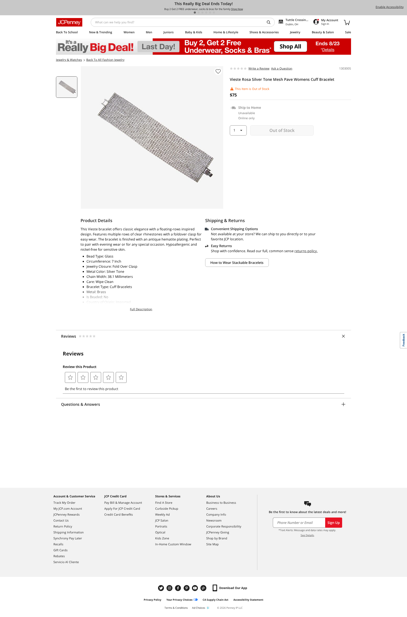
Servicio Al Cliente (66, 562)
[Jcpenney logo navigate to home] (69, 22)
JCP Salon (161, 520)
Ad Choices (198, 608)
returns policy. (306, 251)
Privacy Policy (152, 600)
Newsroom (214, 520)
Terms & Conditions (176, 608)
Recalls (58, 544)
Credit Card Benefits (118, 514)
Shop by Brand (216, 538)
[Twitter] (161, 588)
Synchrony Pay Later (67, 538)
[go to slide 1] (195, 12)
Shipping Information (68, 532)
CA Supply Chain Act (215, 600)
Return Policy (62, 526)
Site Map (212, 544)
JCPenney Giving (217, 532)
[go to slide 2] (199, 12)
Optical (160, 532)
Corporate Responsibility (223, 526)
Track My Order (64, 503)
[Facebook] (178, 588)
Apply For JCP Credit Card (122, 508)
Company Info (216, 514)
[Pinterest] (187, 588)
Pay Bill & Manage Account (123, 503)
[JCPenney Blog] (204, 588)
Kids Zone (162, 538)
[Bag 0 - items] (347, 22)
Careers (211, 508)
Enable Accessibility (390, 7)
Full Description (141, 309)
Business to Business (221, 503)
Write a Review (258, 68)
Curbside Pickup (166, 508)
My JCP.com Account (67, 508)
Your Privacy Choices (179, 600)
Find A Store (163, 503)
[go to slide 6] (214, 12)
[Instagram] (170, 588)
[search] (270, 22)
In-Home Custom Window (173, 544)
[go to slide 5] (210, 12)
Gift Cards (60, 550)
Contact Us (61, 520)
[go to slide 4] (206, 12)
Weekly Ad (162, 514)
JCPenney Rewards (66, 514)
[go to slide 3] (202, 12)
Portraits (161, 526)
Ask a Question (281, 68)
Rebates (59, 556)
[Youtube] (195, 588)
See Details (307, 535)
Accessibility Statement (248, 600)
